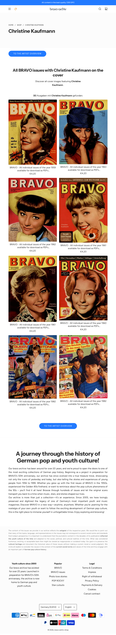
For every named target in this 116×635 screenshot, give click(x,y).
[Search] (100, 9)
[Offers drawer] (16, 9)
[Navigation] (9, 9)
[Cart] (106, 9)
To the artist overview (27, 53)
